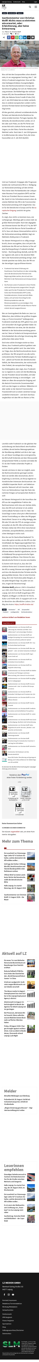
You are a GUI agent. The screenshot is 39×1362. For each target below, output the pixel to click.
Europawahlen (25, 609)
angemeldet (15, 831)
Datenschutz (6, 1333)
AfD (19, 609)
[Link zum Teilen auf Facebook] (9, 37)
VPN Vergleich (7, 1317)
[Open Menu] (36, 7)
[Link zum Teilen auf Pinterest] (13, 37)
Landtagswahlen (14, 612)
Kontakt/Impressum (9, 1300)
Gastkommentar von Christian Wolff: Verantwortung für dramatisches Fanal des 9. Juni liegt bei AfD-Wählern (21, 741)
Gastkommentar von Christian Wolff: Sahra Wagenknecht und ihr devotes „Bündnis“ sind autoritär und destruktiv (21, 727)
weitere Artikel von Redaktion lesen (16, 617)
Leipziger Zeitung (7, 2)
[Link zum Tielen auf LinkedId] (25, 37)
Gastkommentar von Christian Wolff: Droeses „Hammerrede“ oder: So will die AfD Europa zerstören (21, 686)
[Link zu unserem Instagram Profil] (9, 1295)
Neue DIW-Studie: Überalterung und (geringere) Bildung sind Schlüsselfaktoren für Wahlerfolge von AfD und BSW (22, 759)
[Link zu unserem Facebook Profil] (4, 1295)
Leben (4, 13)
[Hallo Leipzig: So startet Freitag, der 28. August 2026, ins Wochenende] (30, 1188)
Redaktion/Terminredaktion (12, 1304)
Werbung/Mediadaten (9, 1307)
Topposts (20, 13)
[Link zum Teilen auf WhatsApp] (17, 37)
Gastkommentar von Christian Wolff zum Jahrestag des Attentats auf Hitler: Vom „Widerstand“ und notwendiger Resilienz (20, 629)
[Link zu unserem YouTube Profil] (13, 1295)
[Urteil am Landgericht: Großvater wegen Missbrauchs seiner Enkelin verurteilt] (30, 985)
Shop (23, 2)
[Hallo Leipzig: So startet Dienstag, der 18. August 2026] (30, 888)
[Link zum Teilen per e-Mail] (29, 37)
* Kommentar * (12, 609)
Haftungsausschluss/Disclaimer (13, 1330)
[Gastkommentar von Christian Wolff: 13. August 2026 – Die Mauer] (30, 898)
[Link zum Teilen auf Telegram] (21, 37)
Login (35, 2)
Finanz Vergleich (8, 1321)
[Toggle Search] (30, 7)
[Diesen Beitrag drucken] (33, 37)
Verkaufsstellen (7, 1310)
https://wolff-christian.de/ (23, 604)
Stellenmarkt (16, 2)
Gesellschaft (11, 13)
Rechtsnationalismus (26, 612)
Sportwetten (6, 1324)
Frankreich (5, 612)
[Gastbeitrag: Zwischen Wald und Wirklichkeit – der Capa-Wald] (30, 1219)
